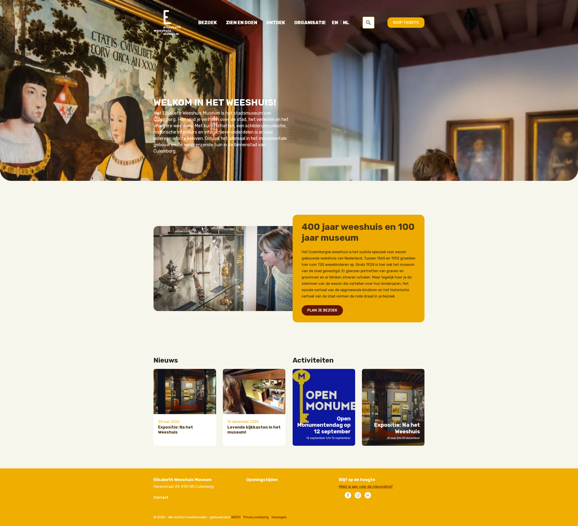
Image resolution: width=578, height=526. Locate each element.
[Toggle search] (368, 22)
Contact (161, 497)
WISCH (235, 517)
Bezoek (207, 22)
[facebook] (348, 495)
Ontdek (275, 22)
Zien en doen (241, 22)
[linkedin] (368, 495)
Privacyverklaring (256, 517)
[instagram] (358, 495)
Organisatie (310, 22)
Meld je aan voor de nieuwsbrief (366, 486)
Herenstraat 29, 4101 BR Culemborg (184, 486)
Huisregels (279, 517)
